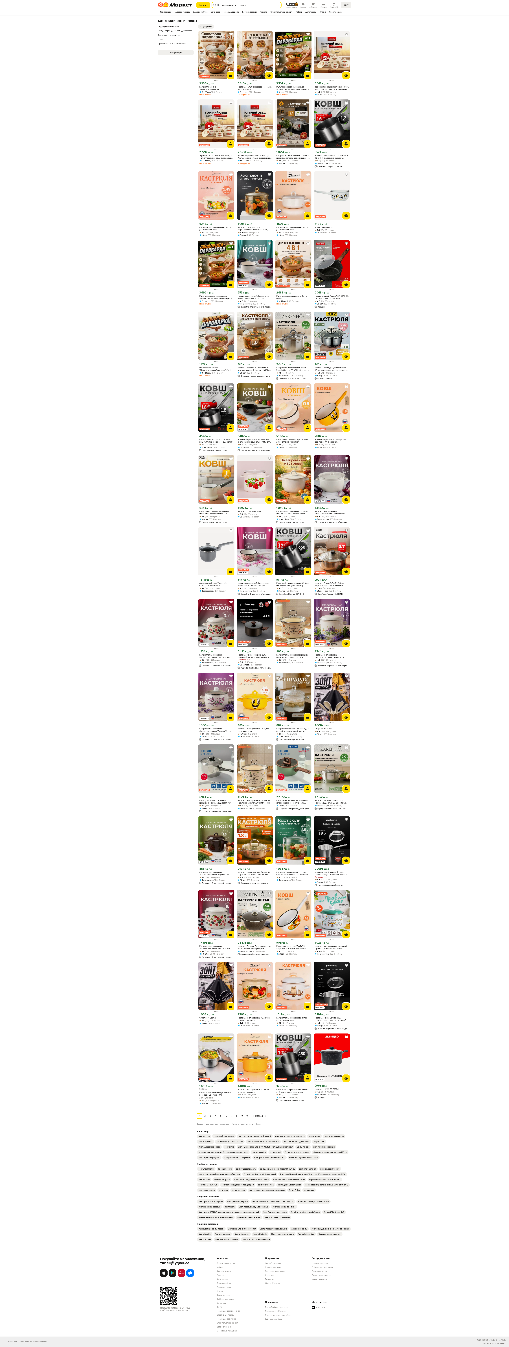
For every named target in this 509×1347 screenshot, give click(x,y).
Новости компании (320, 1263)
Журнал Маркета (272, 1283)
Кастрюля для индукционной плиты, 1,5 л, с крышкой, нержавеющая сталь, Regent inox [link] (331, 369)
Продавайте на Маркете (275, 1311)
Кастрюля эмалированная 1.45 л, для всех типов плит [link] (253, 730)
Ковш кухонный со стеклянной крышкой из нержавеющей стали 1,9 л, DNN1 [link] (215, 801)
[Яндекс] (502, 1343)
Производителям (319, 1271)
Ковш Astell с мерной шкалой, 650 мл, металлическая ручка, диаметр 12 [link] (292, 584)
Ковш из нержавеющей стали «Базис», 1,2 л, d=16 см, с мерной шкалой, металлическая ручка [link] (331, 156)
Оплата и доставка (273, 1267)
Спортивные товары (225, 1315)
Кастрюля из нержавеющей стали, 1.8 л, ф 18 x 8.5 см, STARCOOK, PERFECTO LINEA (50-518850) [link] (254, 873)
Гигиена (220, 1275)
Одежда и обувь (224, 1283)
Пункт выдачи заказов (321, 1275)
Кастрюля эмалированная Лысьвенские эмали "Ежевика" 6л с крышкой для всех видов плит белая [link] (215, 947)
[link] (204, 1136)
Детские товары (224, 1327)
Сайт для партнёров (273, 1319)
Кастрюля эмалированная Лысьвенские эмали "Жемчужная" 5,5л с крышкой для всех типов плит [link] (330, 512)
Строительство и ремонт (227, 1323)
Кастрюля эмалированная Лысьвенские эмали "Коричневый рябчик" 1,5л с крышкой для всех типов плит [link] (216, 873)
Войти (346, 5)
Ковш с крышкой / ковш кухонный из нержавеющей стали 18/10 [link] (215, 1093)
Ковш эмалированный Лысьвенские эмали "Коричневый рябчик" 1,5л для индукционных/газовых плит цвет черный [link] (254, 440)
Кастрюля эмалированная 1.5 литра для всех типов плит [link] (291, 1019)
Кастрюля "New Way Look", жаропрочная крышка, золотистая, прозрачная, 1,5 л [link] (253, 228)
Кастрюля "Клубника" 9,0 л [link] (249, 511)
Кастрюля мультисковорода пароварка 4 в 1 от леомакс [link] (254, 88)
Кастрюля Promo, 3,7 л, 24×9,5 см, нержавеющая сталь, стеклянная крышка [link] (329, 584)
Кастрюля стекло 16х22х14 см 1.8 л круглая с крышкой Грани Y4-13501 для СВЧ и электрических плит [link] (254, 369)
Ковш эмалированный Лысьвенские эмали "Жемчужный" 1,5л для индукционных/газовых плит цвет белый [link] (253, 297)
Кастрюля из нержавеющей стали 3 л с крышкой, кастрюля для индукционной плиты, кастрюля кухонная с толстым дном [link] (293, 156)
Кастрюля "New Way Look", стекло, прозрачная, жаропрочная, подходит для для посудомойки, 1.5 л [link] (292, 873)
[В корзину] (231, 75)
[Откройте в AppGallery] (181, 1276)
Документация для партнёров (278, 1315)
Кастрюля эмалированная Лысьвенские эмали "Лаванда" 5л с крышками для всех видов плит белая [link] (215, 730)
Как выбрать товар (273, 1263)
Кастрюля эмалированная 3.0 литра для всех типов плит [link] (253, 1091)
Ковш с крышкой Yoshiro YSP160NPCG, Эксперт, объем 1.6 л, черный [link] (331, 297)
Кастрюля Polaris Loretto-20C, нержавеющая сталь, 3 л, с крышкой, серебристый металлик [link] (330, 1019)
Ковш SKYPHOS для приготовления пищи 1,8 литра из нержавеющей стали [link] (216, 440)
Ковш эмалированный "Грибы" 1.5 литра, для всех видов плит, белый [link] (291, 947)
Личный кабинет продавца (276, 1307)
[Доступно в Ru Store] (190, 1276)
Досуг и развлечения (226, 1263)
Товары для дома (224, 1287)
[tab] (165, 12)
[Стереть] (278, 5)
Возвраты (269, 1279)
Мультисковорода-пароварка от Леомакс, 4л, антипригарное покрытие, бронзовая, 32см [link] (293, 88)
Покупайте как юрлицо (275, 1271)
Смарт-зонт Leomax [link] (323, 729)
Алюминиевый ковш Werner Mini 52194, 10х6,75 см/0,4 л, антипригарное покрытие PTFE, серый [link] (215, 584)
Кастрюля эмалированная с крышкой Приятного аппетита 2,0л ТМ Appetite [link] (292, 656)
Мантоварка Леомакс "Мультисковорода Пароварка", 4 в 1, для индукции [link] (215, 369)
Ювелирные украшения (227, 1331)
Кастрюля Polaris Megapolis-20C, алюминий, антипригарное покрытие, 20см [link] (254, 656)
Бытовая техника (224, 1271)
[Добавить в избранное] (231, 34)
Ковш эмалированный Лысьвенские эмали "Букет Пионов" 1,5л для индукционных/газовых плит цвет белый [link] (253, 584)
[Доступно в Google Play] (172, 1276)
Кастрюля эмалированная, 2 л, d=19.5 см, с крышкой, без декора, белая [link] (292, 512)
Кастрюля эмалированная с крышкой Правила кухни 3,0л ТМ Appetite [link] (331, 947)
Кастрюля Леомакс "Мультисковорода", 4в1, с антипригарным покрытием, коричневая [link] (211, 88)
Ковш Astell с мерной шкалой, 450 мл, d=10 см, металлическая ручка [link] (292, 1091)
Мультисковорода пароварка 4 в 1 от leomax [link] (292, 297)
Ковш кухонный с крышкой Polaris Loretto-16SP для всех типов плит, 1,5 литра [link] (331, 873)
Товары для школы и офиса (228, 1311)
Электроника (222, 1279)
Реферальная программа (322, 1267)
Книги (219, 1307)
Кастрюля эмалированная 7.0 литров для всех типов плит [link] (254, 1019)
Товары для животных (226, 1319)
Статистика (12, 1342)
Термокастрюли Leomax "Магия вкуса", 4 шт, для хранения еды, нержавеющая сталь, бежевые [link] (332, 88)
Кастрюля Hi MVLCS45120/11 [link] (327, 1089)
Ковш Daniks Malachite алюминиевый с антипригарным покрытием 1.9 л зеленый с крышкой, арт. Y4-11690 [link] (293, 801)
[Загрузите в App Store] (164, 1276)
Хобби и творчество (225, 1299)
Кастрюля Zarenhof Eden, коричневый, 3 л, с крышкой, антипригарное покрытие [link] (254, 947)
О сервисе (269, 1275)
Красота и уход (223, 1295)
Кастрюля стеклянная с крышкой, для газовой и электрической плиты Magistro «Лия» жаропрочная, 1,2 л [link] (292, 730)
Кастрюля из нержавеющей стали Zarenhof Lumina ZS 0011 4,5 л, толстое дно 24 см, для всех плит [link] (293, 369)
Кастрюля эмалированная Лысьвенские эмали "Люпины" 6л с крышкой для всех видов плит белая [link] (330, 656)
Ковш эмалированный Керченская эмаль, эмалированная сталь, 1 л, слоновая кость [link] (214, 512)
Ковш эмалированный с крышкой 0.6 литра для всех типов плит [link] (292, 440)
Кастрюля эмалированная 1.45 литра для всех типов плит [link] (215, 228)
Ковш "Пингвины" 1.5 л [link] (325, 227)
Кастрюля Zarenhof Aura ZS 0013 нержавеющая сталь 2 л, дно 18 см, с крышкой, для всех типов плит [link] (330, 801)
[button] (206, 26)
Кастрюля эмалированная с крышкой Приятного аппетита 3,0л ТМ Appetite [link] (254, 801)
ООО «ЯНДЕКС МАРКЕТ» (495, 1340)
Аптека (220, 1291)
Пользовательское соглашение (33, 1342)
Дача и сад (221, 1303)
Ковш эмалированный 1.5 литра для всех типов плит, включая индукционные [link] (330, 440)
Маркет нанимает (319, 1279)
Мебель (220, 1267)
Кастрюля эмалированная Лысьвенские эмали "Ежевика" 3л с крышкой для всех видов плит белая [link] (215, 656)
